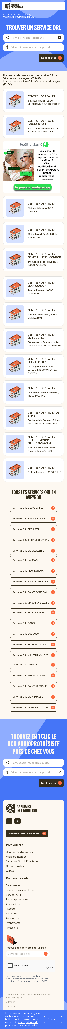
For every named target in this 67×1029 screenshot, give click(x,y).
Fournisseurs (13, 885)
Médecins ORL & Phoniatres (22, 861)
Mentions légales (15, 997)
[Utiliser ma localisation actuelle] (59, 772)
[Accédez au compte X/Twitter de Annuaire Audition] (17, 821)
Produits (10, 908)
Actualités (11, 913)
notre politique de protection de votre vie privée (22, 1024)
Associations (13, 904)
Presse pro (12, 927)
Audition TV (12, 918)
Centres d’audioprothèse (20, 851)
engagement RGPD (39, 981)
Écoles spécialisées (17, 899)
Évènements (13, 922)
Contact (10, 1001)
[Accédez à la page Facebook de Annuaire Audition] (9, 821)
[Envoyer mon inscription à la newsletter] (46, 954)
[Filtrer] (59, 37)
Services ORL (14, 894)
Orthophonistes (15, 866)
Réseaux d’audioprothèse (20, 890)
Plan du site (12, 1005)
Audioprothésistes (16, 856)
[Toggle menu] (60, 6)
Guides (10, 870)
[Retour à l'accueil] (27, 808)
